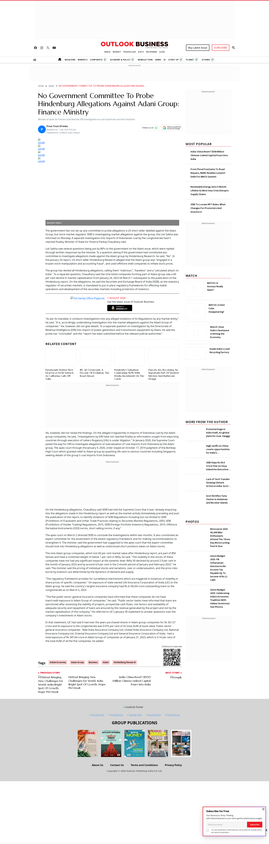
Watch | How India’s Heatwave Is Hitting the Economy (219, 334)
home (41, 86)
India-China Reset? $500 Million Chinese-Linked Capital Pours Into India (209, 155)
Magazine (70, 59)
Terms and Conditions (144, 813)
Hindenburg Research (125, 651)
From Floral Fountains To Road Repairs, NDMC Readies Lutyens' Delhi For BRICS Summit (208, 173)
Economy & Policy (120, 59)
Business (93, 651)
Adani (106, 651)
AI (165, 59)
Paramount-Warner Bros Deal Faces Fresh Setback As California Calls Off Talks (59, 363)
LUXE (162, 52)
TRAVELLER (129, 52)
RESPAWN (151, 52)
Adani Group (77, 651)
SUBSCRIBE (220, 47)
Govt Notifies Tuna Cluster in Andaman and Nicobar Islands (217, 561)
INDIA (107, 52)
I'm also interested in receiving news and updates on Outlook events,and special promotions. (236, 831)
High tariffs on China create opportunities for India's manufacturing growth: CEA (218, 460)
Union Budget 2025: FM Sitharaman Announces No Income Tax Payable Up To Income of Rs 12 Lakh (218, 629)
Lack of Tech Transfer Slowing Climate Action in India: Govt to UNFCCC (218, 502)
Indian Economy (58, 651)
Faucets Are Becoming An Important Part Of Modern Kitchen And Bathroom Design (164, 360)
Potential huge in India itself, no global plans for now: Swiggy (218, 432)
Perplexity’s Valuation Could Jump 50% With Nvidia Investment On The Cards (129, 360)
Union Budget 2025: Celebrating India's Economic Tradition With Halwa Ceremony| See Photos (220, 660)
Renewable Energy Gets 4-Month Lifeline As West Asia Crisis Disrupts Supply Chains (210, 190)
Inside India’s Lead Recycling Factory (220, 350)
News (158, 59)
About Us (97, 813)
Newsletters (145, 59)
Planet (190, 59)
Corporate (96, 59)
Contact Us (117, 813)
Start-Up (173, 59)
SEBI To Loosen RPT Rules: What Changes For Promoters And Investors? (208, 208)
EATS (141, 52)
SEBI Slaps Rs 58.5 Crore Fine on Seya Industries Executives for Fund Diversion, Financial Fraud (217, 485)
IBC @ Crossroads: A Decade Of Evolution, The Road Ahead (94, 358)
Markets (82, 59)
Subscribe (254, 824)
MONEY (117, 52)
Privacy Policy (173, 813)
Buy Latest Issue (197, 47)
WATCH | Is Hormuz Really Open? (220, 284)
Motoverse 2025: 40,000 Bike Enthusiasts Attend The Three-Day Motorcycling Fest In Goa (220, 599)
